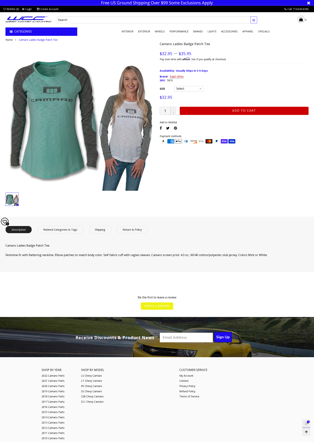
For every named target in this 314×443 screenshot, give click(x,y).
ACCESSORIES (229, 31)
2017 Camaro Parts (53, 401)
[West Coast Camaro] (28, 19)
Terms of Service (189, 396)
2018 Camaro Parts (53, 396)
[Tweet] (168, 128)
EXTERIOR (144, 31)
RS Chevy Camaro (91, 386)
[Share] (161, 128)
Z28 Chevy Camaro (92, 396)
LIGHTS (212, 31)
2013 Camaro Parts (53, 422)
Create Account (49, 9)
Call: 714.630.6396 (298, 9)
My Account (186, 375)
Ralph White (177, 76)
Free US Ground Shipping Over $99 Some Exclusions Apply (157, 3)
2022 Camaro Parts (53, 375)
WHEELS (160, 31)
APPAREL (247, 31)
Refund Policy (187, 391)
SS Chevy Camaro (91, 391)
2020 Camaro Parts (53, 386)
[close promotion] (308, 3)
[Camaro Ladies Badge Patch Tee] (79, 116)
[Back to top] (306, 432)
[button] (173, 113)
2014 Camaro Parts (53, 417)
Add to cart (244, 110)
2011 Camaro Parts (53, 433)
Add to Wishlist (168, 122)
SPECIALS (264, 31)
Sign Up (223, 337)
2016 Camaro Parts (53, 407)
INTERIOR (127, 31)
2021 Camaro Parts (53, 380)
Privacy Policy (187, 386)
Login (28, 9)
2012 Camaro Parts (53, 428)
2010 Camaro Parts (53, 438)
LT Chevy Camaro (91, 380)
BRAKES (198, 31)
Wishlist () (13, 9)
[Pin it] (175, 128)
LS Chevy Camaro (91, 375)
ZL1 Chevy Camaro (92, 401)
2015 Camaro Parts (53, 412)
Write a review (156, 306)
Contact (184, 380)
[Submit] (253, 20)
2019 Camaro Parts (53, 391)
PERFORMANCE (179, 31)
